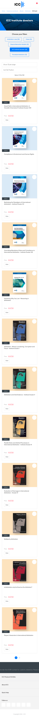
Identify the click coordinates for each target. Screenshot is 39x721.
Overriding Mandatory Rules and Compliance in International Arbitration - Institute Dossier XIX (19, 251)
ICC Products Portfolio (9, 677)
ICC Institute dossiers (18, 49)
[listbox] (19, 64)
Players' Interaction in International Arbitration (18, 635)
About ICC (5, 685)
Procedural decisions (18, 54)
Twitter (8, 705)
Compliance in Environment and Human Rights (19, 154)
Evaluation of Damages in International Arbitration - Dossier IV (16, 492)
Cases (28, 39)
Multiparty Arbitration (11, 539)
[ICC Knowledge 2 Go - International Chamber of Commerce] (19, 4)
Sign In (32, 4)
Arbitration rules (12, 39)
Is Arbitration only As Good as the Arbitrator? (18, 587)
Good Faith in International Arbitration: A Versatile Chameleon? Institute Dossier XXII (17, 107)
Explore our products (12, 11)
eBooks (22, 11)
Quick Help (5, 692)
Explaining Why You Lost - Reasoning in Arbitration (16, 299)
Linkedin (4, 705)
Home (3, 11)
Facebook (14, 705)
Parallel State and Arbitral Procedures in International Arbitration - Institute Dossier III (18, 443)
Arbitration (28, 11)
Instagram (18, 705)
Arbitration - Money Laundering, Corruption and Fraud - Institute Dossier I (19, 347)
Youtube (24, 705)
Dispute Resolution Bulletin (18, 44)
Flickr (28, 705)
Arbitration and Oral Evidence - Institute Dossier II (19, 395)
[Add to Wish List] (34, 81)
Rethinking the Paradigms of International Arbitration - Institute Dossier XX (17, 203)
